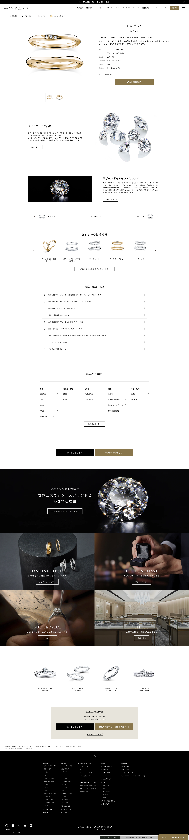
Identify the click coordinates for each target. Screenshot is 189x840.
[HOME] (94, 828)
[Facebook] (13, 825)
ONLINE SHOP (110, 837)
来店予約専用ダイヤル (139, 837)
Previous (33, 250)
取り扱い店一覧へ (94, 424)
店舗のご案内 (105, 804)
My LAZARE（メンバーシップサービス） (133, 776)
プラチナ (44, 16)
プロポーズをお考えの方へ (109, 801)
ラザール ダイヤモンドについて (127, 8)
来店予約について (106, 767)
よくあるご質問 (105, 773)
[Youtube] (25, 825)
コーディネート (65, 812)
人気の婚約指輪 (47, 809)
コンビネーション (49, 778)
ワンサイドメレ (49, 799)
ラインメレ (48, 805)
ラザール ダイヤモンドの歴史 (88, 788)
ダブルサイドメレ (49, 802)
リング (81, 770)
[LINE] (31, 825)
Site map (8, 832)
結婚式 (104, 797)
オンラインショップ (159, 8)
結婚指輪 (89, 8)
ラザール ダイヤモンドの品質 (88, 785)
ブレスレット (83, 779)
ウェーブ (47, 787)
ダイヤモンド (106, 791)
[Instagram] (6, 825)
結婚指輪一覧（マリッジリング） (42, 746)
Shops (7, 829)
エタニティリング (66, 809)
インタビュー (106, 785)
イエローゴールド (59, 16)
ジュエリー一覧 (84, 766)
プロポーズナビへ (141, 582)
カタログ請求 (125, 767)
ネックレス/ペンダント (86, 773)
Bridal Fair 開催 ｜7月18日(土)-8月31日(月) (94, 2)
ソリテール (48, 796)
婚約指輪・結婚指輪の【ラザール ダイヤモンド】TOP (18, 746)
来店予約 (124, 763)
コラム (103, 782)
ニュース (104, 776)
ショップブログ (105, 779)
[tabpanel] (51, 250)
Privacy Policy (17, 832)
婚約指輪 (80, 8)
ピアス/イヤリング (85, 776)
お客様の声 (104, 770)
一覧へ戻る (28, 16)
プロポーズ (106, 794)
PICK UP (45, 812)
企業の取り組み (84, 791)
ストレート (48, 784)
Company (26, 832)
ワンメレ (64, 796)
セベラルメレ (112, 68)
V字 (108, 64)
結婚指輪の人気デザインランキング (94, 269)
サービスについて (47, 638)
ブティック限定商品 (106, 74)
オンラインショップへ (47, 582)
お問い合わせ (125, 770)
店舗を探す (146, 8)
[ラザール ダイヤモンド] (15, 9)
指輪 (104, 788)
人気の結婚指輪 (65, 806)
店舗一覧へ (142, 638)
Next (155, 250)
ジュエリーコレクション (104, 8)
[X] (19, 825)
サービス (104, 763)
